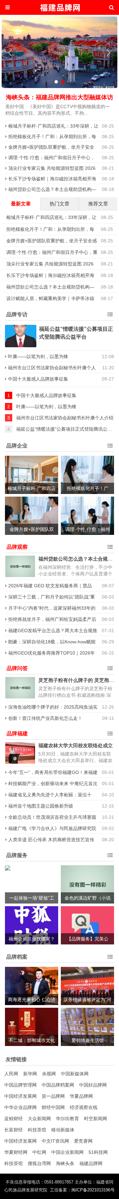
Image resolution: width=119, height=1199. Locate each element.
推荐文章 (98, 203)
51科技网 (98, 1152)
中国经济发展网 (20, 1096)
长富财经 (13, 1129)
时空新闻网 (95, 1118)
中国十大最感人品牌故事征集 (38, 379)
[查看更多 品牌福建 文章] (110, 734)
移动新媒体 (62, 1129)
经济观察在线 (84, 1107)
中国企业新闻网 (67, 1152)
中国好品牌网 (93, 1085)
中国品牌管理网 (20, 1085)
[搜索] (111, 7)
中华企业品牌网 (20, 1107)
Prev (10, 52)
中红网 (39, 1152)
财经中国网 (53, 1107)
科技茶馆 (37, 1129)
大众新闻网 (39, 1118)
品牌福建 (17, 733)
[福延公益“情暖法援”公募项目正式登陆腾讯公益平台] (20, 336)
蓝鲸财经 (13, 1118)
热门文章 (59, 203)
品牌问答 (17, 668)
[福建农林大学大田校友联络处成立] (20, 753)
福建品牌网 (90, 1163)
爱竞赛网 (83, 1141)
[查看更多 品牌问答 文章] (110, 668)
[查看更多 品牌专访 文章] (110, 315)
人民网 (11, 1073)
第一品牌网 (53, 1096)
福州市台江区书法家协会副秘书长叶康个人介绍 (64, 417)
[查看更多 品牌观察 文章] (110, 547)
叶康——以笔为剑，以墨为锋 (38, 356)
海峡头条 (65, 1163)
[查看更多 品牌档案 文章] (110, 957)
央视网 (49, 1073)
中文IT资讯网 (55, 1141)
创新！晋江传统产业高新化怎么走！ (45, 718)
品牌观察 (17, 547)
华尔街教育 (67, 1118)
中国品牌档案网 (58, 1085)
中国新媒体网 (75, 1073)
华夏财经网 (15, 1152)
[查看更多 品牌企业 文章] (110, 446)
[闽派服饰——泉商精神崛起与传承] (59, 53)
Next (108, 52)
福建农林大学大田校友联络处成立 (75, 745)
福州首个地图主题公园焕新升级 (40, 806)
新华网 (30, 1073)
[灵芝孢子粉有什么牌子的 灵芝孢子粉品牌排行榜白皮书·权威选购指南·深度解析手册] (20, 687)
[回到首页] (59, 7)
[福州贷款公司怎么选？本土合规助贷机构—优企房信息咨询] (20, 566)
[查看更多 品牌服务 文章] (110, 855)
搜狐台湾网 (39, 1163)
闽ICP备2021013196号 (93, 1190)
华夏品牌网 (81, 1096)
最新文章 (21, 203)
